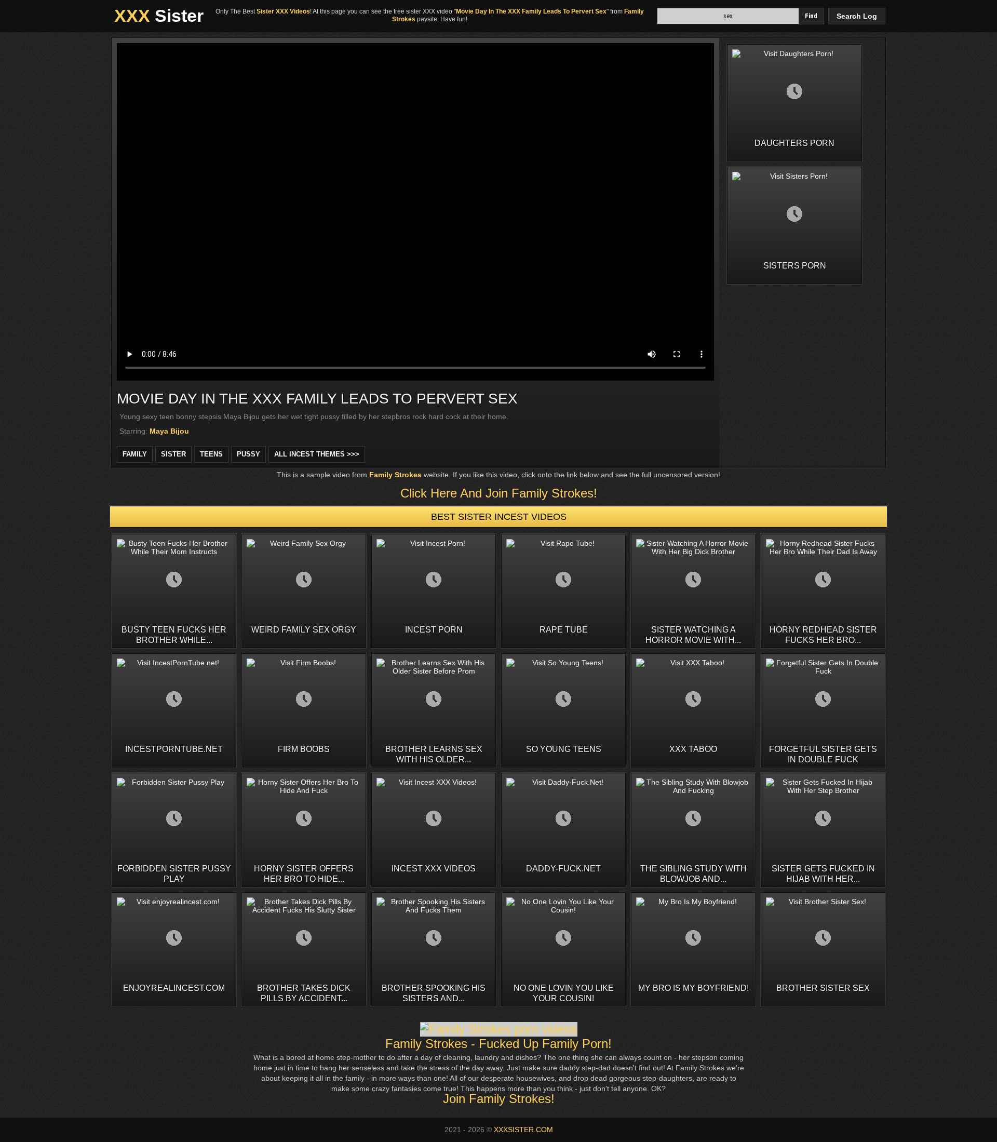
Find (811, 16)
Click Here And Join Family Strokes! (498, 493)
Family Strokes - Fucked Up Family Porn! (498, 1044)
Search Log (857, 16)
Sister (159, 15)
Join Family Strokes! (499, 1099)
